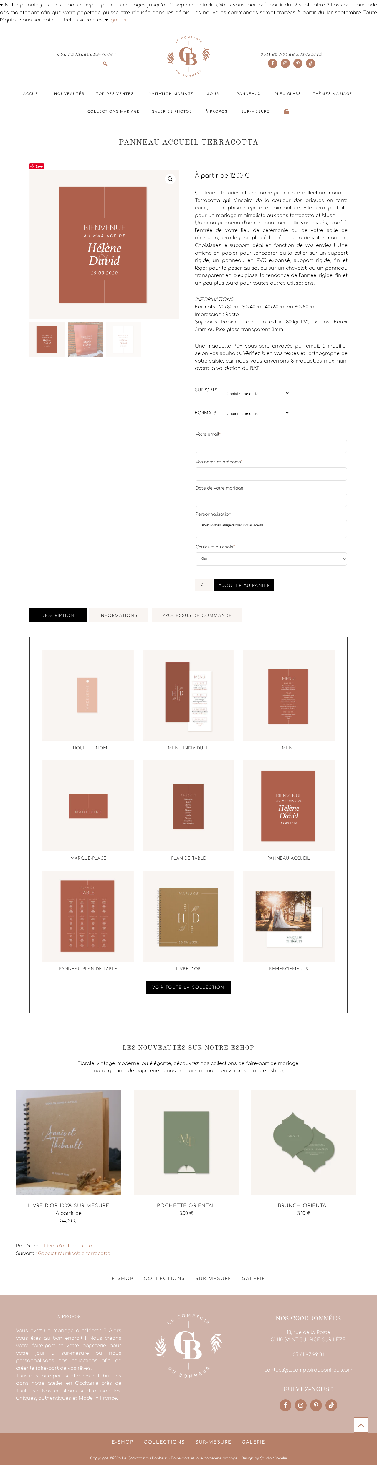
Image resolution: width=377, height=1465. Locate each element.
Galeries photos (172, 111)
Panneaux (249, 94)
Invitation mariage (170, 94)
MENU (289, 748)
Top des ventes (115, 94)
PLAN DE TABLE (188, 858)
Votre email (208, 434)
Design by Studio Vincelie (264, 1458)
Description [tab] (58, 616)
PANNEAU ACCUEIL (288, 858)
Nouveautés (69, 94)
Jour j (215, 94)
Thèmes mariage (332, 94)
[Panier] (286, 112)
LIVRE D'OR (188, 969)
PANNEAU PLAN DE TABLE (88, 969)
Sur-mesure (255, 111)
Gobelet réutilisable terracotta (74, 1253)
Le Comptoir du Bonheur (188, 57)
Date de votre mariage (220, 488)
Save (39, 166)
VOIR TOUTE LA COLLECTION (188, 987)
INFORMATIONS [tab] (119, 616)
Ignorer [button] (118, 20)
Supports (206, 390)
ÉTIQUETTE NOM (88, 748)
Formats (205, 413)
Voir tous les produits (41, 1234)
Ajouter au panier (244, 585)
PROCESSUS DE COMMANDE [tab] (197, 616)
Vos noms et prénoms (219, 462)
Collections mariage (113, 111)
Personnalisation (213, 514)
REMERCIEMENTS (288, 969)
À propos (217, 111)
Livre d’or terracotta (68, 1246)
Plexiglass (288, 94)
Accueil (32, 94)
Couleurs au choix (215, 546)
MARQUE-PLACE (88, 858)
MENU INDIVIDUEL (188, 748)
